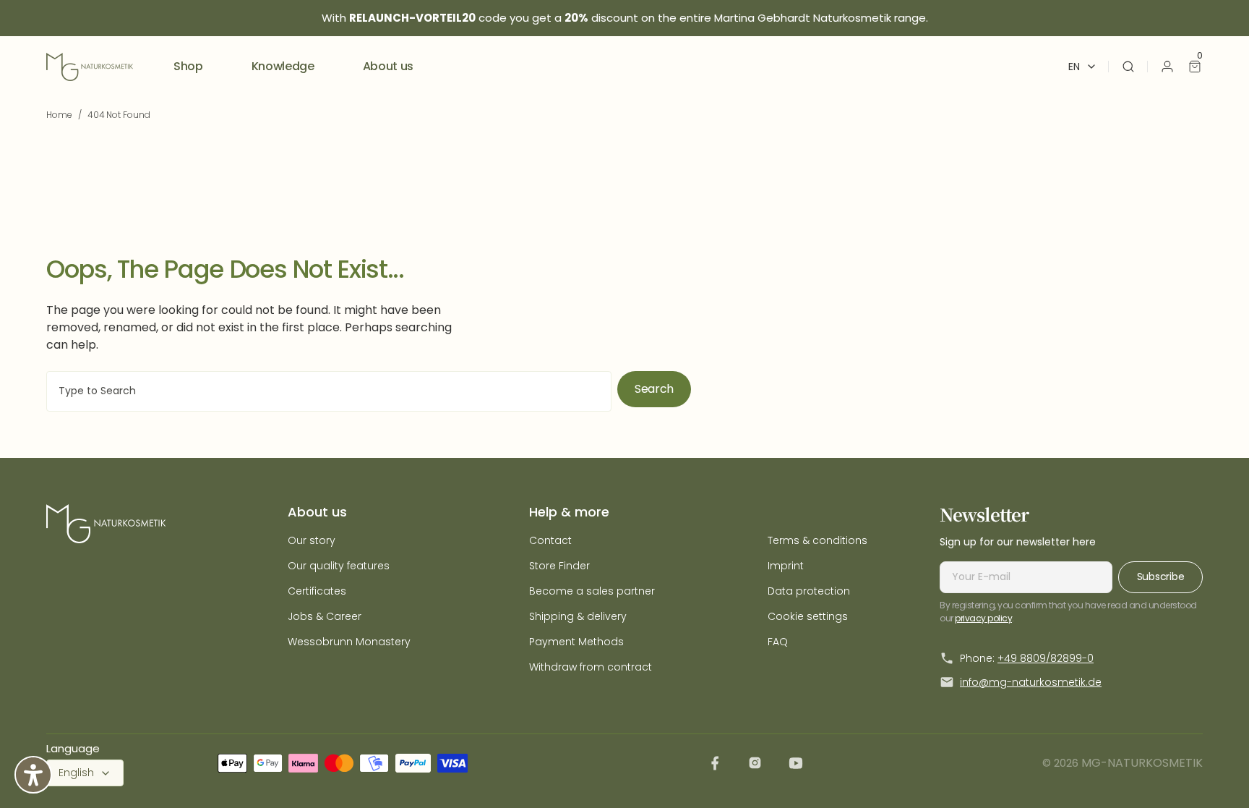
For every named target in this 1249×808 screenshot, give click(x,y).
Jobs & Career (324, 616)
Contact (550, 540)
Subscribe (1160, 576)
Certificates (317, 591)
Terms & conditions (817, 540)
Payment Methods (576, 641)
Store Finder (559, 565)
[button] (1128, 66)
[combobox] (328, 391)
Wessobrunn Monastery (349, 641)
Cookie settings (808, 616)
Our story (311, 540)
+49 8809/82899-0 (1045, 658)
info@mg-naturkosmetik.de (1031, 682)
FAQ (778, 641)
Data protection (809, 591)
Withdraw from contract (590, 667)
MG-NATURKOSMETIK (1142, 762)
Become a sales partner (592, 591)
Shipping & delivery (578, 616)
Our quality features (339, 565)
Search (654, 388)
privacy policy (983, 618)
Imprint (786, 565)
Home (59, 115)
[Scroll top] (1215, 774)
